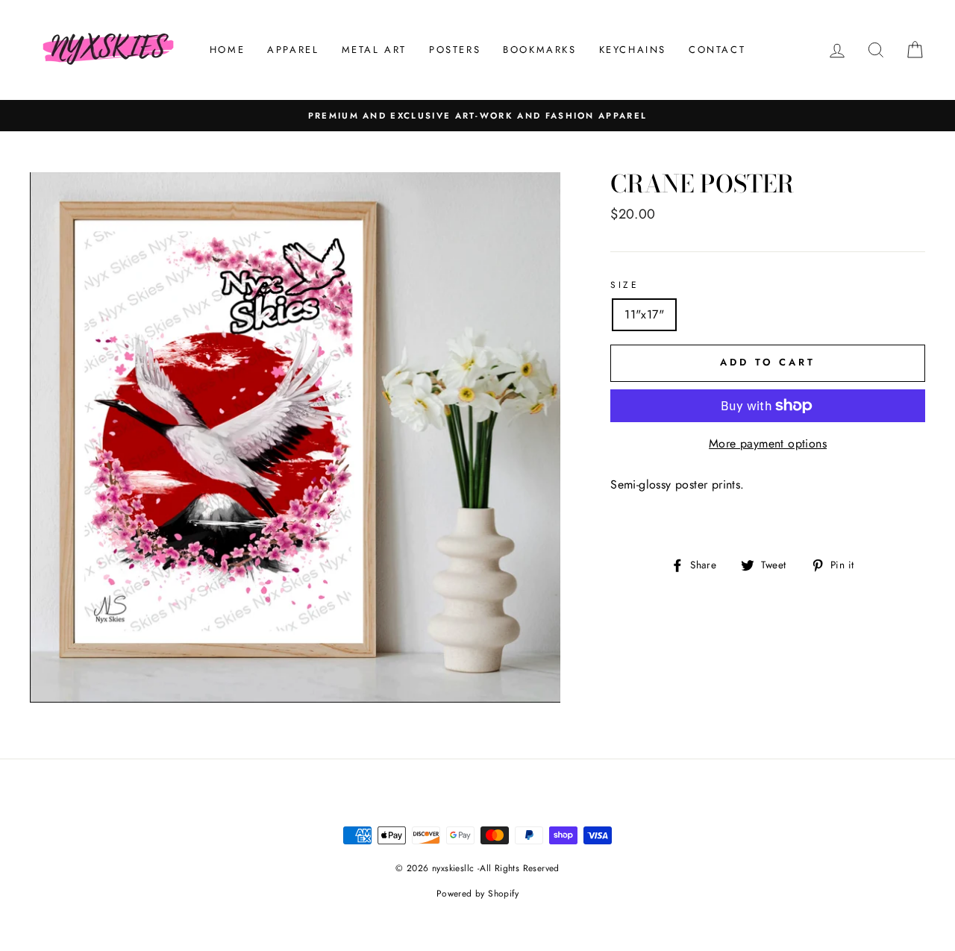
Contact (717, 50)
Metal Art (374, 50)
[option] (477, 115)
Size (624, 285)
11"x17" (644, 314)
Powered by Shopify (477, 893)
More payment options (768, 443)
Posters (454, 50)
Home (227, 50)
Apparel (293, 50)
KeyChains (632, 50)
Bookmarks (539, 50)
